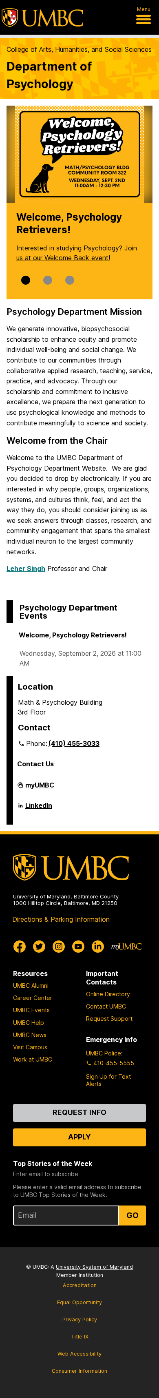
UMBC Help (28, 1022)
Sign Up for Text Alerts (108, 1080)
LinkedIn (38, 809)
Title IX (79, 1337)
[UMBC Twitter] (39, 947)
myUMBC (39, 788)
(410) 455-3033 (74, 743)
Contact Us (35, 764)
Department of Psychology (49, 75)
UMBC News (29, 1034)
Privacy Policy (79, 1319)
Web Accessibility (79, 1354)
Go (132, 1215)
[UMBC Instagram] (59, 947)
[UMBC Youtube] (78, 947)
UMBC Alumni (31, 985)
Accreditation (80, 1285)
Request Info (79, 1112)
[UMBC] (42, 17)
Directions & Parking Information (61, 919)
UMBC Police (103, 1053)
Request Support (109, 1018)
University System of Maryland (94, 1267)
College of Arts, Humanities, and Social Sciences (79, 49)
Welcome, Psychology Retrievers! (73, 635)
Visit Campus (30, 1047)
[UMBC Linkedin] (98, 947)
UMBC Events (31, 1009)
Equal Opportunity (79, 1302)
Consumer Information (79, 1371)
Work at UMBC (32, 1059)
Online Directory (108, 994)
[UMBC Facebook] (20, 947)
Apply (79, 1137)
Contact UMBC (106, 1006)
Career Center (32, 997)
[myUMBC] (126, 947)
